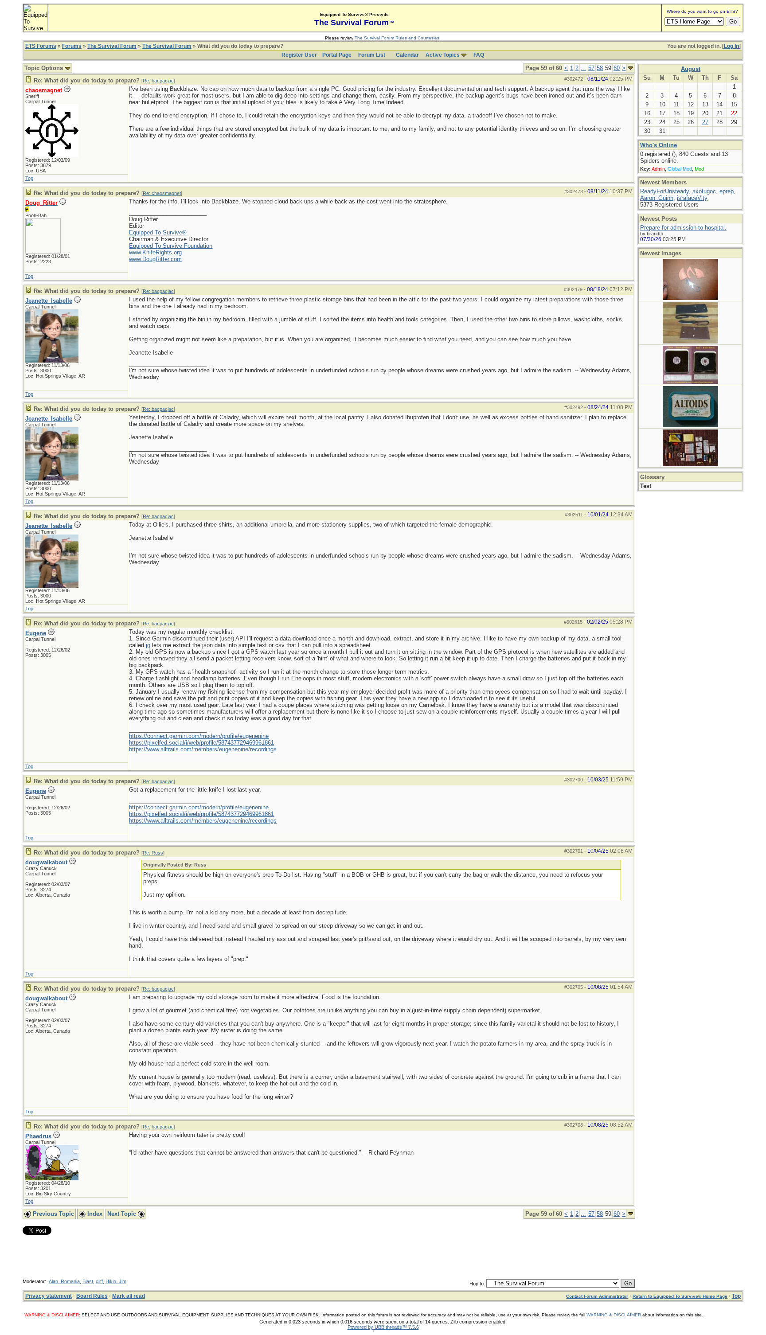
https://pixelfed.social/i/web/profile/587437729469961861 (201, 742)
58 (600, 68)
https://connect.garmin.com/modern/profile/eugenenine (199, 736)
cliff (99, 1281)
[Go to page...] (630, 68)
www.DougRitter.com (155, 259)
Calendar (407, 55)
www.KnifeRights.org (155, 252)
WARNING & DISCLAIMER (613, 1314)
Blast (87, 1281)
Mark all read (128, 1296)
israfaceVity (692, 198)
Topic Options (44, 68)
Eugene (35, 633)
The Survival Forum (112, 46)
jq (148, 645)
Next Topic (122, 1213)
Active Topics (443, 55)
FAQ (478, 55)
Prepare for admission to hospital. (683, 227)
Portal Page (337, 55)
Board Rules (92, 1296)
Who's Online (658, 145)
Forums (72, 46)
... (583, 68)
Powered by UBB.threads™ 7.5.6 (383, 1327)
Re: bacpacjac (158, 80)
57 (591, 68)
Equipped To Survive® (158, 232)
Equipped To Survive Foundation (170, 245)
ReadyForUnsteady (664, 191)
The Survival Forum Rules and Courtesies (397, 37)
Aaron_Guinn (656, 198)
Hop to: (477, 1283)
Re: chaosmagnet (162, 193)
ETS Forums (40, 46)
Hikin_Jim (116, 1281)
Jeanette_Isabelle (48, 300)
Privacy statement (48, 1296)
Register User (299, 55)
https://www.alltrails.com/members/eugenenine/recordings (203, 749)
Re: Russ (153, 852)
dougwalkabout (46, 862)
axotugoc (704, 191)
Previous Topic (52, 1213)
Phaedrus (38, 1136)
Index (94, 1213)
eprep (726, 191)
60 (617, 68)
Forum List (371, 55)
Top (29, 178)
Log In (731, 46)
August (690, 69)
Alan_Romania (64, 1281)
